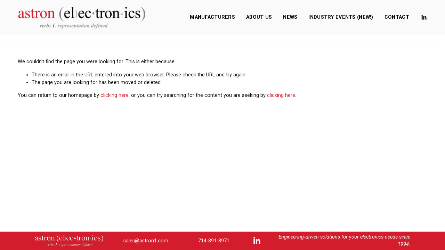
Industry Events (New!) (340, 17)
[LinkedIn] (423, 17)
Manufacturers (212, 17)
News (290, 17)
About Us (259, 17)
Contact (397, 17)
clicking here (114, 95)
